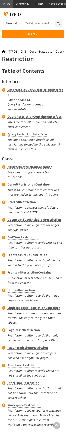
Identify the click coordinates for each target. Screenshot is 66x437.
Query (59, 51)
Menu (33, 34)
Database (45, 51)
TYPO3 (13, 51)
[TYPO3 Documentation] (12, 14)
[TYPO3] (4, 51)
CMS (23, 51)
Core (32, 51)
